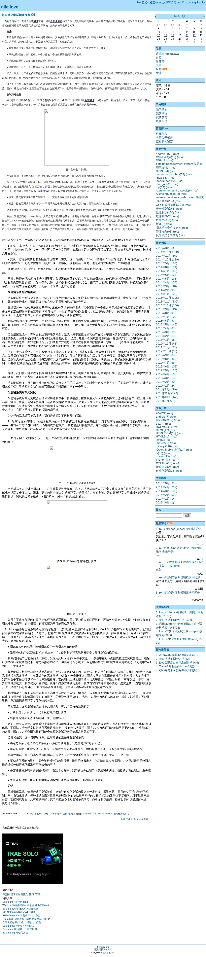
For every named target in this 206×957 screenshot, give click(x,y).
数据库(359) (163, 220)
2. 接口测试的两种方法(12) (173, 658)
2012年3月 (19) (166, 378)
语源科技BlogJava (167, 53)
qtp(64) (160, 187)
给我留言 (161, 133)
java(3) (160, 439)
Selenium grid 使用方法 (15, 932)
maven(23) (163, 456)
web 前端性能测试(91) (170, 204)
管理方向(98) (164, 231)
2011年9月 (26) (165, 400)
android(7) (162, 416)
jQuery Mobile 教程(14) (170, 449)
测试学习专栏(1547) (168, 227)
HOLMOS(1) (164, 426)
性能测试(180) (165, 212)
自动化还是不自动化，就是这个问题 (21, 922)
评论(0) (58, 813)
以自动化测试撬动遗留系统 (19, 14)
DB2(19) (161, 160)
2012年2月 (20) (166, 381)
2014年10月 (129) (167, 259)
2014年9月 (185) (166, 263)
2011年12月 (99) (166, 389)
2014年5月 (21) (166, 483)
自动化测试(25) (165, 470)
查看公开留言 (164, 137)
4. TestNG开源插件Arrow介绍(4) (176, 666)
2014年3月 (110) (166, 286)
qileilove (9, 6)
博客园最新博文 (19, 894)
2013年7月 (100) (166, 316)
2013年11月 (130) (167, 301)
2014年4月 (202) (166, 487)
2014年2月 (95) (166, 290)
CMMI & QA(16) (166, 157)
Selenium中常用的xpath (15, 901)
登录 (19, 827)
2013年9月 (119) (166, 309)
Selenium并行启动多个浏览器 (18, 925)
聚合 (159, 69)
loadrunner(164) (166, 180)
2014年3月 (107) (166, 491)
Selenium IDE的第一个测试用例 (19, 929)
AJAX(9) (161, 413)
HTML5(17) (163, 436)
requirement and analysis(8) (174, 190)
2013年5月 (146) (166, 324)
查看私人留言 (164, 141)
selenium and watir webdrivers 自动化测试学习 (106, 813)
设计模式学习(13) (167, 235)
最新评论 (161, 121)
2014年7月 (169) (166, 271)
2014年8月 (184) (166, 267)
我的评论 (161, 113)
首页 (159, 57)
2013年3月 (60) (166, 332)
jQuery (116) (164, 446)
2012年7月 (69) (166, 362)
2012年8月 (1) (165, 502)
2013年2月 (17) (166, 336)
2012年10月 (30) (166, 351)
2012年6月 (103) (166, 366)
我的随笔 (161, 109)
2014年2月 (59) (166, 494)
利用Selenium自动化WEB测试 (18, 912)
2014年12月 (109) (167, 251)
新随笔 (160, 61)
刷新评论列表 (141, 819)
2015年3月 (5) (165, 248)
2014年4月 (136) (166, 282)
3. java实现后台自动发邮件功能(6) (177, 662)
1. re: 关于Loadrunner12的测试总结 (178, 528)
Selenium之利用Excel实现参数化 (20, 908)
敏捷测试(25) (164, 216)
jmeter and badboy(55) (170, 174)
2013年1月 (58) (166, 339)
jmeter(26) (162, 443)
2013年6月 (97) (166, 320)
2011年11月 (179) (167, 393)
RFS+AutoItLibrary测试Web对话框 (21, 915)
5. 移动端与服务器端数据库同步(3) (177, 670)
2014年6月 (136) (166, 274)
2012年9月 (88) (166, 355)
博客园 (6, 894)
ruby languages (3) (168, 193)
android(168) (164, 153)
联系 (159, 65)
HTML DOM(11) (166, 433)
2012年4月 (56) (166, 374)
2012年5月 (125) (166, 370)
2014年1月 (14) (166, 498)
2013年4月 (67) (166, 328)
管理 (37, 894)
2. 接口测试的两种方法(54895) (175, 620)
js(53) (159, 453)
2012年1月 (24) (166, 385)
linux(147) (162, 177)
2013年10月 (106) (167, 305)
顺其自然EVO (36, 813)
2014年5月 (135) (166, 278)
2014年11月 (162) (167, 255)
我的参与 (161, 117)
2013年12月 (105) (167, 297)
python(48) (163, 459)
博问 (31, 894)
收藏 (70, 813)
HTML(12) (162, 430)
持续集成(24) (164, 466)
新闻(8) (160, 223)
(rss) (176, 153)
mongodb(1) (164, 184)
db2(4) (160, 423)
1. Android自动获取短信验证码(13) (178, 655)
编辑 (65, 813)
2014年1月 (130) (166, 293)
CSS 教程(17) (164, 420)
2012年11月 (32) (166, 347)
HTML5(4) (162, 171)
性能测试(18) (164, 463)
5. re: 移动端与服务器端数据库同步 (178, 592)
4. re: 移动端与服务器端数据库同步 (178, 577)
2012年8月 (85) (166, 358)
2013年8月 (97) (166, 313)
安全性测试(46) (165, 208)
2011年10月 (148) (167, 397)
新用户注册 (127, 819)
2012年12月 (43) (166, 343)
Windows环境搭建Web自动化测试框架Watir (26, 905)
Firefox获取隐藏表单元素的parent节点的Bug (26, 919)
